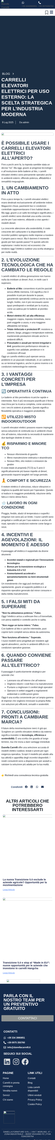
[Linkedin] (7, 1061)
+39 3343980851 (29, 6)
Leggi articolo (9, 890)
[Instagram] (16, 1061)
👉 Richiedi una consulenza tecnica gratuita (24, 775)
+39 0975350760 (46, 6)
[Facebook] (25, 1061)
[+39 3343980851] (23, 2)
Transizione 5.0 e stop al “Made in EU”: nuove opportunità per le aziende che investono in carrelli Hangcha (26, 965)
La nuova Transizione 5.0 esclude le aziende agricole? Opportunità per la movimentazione (25, 882)
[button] (26, 786)
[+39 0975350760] (39, 2)
